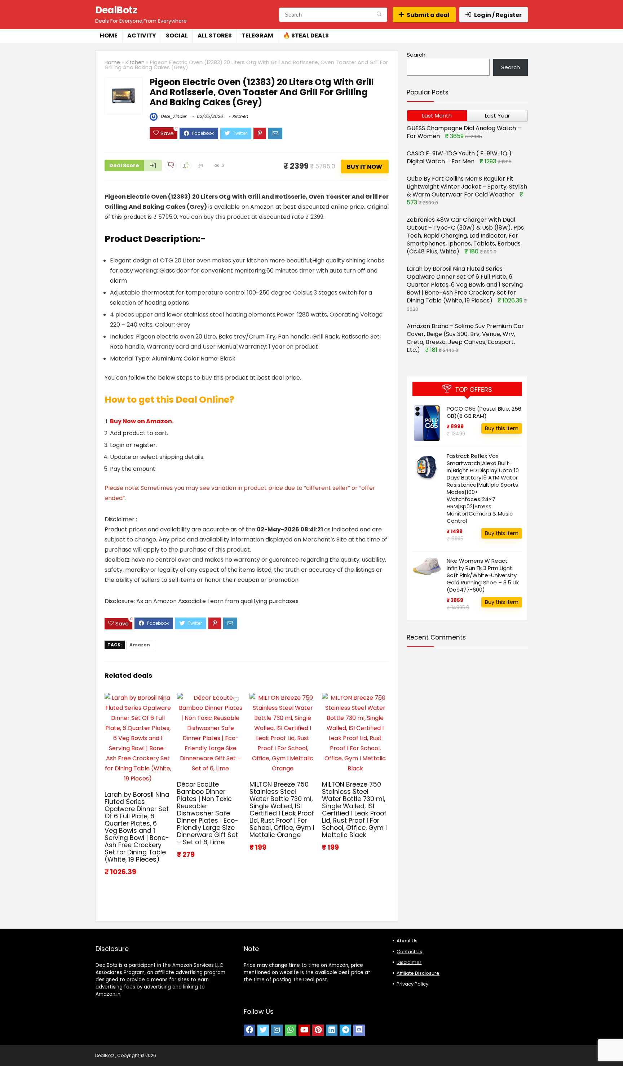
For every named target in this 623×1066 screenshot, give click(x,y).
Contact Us (409, 951)
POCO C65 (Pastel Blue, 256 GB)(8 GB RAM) (484, 412)
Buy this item (501, 428)
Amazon (139, 645)
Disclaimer (409, 962)
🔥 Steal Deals (306, 35)
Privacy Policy (412, 984)
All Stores (215, 35)
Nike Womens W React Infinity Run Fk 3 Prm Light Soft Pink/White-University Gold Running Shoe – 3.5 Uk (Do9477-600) (483, 575)
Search (416, 54)
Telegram (257, 35)
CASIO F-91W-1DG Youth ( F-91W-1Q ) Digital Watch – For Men (459, 157)
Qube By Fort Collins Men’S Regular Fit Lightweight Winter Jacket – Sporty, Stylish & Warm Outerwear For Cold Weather (467, 186)
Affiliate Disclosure (418, 973)
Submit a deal (428, 15)
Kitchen (135, 62)
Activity (141, 35)
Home (109, 35)
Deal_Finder (172, 116)
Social (177, 35)
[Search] (379, 15)
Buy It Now (364, 167)
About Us (407, 940)
